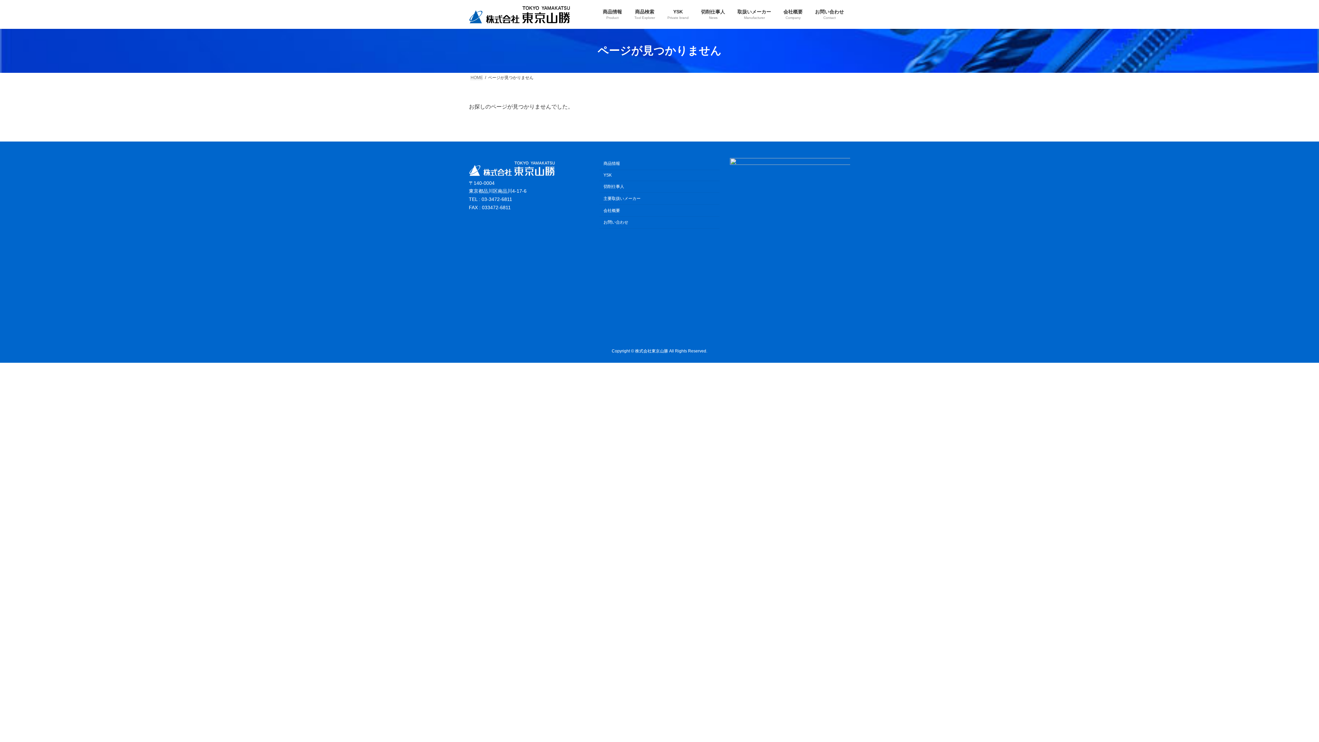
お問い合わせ (616, 222)
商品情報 (612, 163)
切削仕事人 (614, 186)
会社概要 (612, 210)
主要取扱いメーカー (622, 198)
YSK (608, 175)
